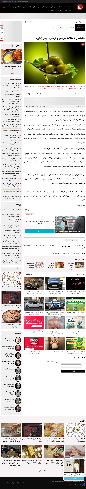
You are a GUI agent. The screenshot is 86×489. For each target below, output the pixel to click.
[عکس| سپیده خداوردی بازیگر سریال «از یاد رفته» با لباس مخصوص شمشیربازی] (18, 401)
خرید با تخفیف (73, 478)
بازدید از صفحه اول (78, 254)
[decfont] (25, 94)
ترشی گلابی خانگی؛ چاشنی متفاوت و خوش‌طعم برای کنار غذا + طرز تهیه (70, 269)
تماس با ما (20, 1)
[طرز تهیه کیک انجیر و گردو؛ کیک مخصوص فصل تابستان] (11, 316)
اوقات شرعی (5, 1)
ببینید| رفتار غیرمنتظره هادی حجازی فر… (9, 408)
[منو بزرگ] (4, 7)
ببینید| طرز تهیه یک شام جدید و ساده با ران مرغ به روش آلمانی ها (11, 120)
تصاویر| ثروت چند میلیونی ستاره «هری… (8, 347)
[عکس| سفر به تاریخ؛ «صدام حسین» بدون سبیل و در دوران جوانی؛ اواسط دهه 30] (11, 451)
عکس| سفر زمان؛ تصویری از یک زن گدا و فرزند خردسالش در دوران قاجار (10, 126)
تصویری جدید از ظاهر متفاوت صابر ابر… (9, 385)
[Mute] (59, 232)
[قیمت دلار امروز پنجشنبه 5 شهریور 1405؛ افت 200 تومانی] (11, 430)
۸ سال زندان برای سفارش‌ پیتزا (12, 91)
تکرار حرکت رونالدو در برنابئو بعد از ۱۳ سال (11, 192)
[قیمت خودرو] (2, 33)
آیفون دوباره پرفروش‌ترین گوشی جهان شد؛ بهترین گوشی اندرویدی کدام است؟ (11, 166)
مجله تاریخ (53, 7)
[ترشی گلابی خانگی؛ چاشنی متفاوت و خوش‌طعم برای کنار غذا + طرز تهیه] (79, 265)
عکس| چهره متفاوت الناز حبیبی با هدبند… (8, 393)
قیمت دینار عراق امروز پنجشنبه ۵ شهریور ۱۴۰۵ (11, 231)
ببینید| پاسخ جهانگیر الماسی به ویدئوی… (9, 355)
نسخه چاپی (54, 254)
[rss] (3, 483)
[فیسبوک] (62, 247)
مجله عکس (45, 7)
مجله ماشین (59, 10)
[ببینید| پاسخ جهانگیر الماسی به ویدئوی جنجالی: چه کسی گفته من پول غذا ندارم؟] (18, 355)
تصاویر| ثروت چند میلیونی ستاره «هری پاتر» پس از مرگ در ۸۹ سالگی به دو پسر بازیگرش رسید (10, 143)
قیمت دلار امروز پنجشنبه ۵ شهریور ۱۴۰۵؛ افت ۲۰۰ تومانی (11, 226)
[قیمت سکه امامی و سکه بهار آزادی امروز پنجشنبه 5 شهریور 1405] (54, 451)
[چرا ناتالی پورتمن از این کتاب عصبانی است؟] (18, 340)
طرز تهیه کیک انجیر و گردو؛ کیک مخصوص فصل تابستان (12, 326)
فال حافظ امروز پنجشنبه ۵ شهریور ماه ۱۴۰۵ (11, 221)
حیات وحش (67, 10)
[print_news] (37, 94)
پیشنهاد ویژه (16, 46)
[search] (7, 7)
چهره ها (18, 333)
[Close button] (83, 458)
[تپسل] (26, 214)
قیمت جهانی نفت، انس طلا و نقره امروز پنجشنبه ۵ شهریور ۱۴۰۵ (11, 242)
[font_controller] (31, 94)
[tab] (13, 73)
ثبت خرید (39, 231)
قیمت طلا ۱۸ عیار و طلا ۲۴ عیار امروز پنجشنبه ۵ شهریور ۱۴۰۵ (10, 215)
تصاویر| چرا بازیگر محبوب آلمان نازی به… (8, 363)
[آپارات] (13, 483)
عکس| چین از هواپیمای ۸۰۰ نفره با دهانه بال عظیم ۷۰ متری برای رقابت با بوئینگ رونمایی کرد (10, 102)
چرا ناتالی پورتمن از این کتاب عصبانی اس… (8, 340)
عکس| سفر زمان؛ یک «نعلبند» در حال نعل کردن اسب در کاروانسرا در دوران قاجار (11, 86)
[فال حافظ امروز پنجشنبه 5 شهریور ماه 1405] (11, 297)
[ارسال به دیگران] (40, 94)
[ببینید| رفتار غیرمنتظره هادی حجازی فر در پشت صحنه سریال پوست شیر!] (18, 408)
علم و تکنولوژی (27, 7)
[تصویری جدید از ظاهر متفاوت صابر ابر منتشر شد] (18, 386)
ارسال (73, 371)
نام (84, 362)
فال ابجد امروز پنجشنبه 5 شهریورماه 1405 (30, 266)
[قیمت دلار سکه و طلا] (2, 28)
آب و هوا (11, 1)
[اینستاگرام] (18, 483)
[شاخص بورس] (2, 38)
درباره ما (26, 1)
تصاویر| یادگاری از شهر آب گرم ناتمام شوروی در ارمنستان (10, 160)
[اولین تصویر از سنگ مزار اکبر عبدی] (18, 378)
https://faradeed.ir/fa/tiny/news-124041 (34, 245)
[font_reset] (28, 94)
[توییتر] (65, 247)
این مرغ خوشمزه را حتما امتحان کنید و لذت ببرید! (51, 267)
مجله (19, 269)
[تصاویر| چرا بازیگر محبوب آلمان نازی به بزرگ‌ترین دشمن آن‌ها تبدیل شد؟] (18, 363)
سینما (19, 7)
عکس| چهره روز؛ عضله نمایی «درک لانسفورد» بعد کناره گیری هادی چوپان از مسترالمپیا (11, 109)
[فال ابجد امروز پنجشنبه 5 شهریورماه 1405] (39, 265)
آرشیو (15, 1)
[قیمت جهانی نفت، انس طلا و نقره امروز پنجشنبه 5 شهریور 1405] (32, 451)
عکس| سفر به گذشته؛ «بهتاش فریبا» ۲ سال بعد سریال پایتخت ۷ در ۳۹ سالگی (10, 255)
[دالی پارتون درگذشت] (18, 370)
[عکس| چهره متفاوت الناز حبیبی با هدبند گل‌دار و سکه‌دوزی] (18, 393)
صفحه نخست (67, 7)
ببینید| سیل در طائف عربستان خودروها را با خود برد (12, 136)
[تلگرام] (69, 247)
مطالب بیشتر (43, 471)
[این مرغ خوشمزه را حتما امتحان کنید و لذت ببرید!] (59, 265)
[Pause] (57, 232)
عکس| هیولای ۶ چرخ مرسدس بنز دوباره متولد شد (11, 131)
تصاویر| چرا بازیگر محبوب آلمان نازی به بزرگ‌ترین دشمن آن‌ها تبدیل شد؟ (10, 262)
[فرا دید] (80, 7)
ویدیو (14, 7)
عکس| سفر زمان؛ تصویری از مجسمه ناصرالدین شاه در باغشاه (10, 154)
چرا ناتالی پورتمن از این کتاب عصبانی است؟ (12, 115)
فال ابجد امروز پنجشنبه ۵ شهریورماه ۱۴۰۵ (10, 210)
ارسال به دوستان (66, 254)
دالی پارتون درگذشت (9, 369)
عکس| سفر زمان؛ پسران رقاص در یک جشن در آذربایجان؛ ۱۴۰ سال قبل (10, 197)
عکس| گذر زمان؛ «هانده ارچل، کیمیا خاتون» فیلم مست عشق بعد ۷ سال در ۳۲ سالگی (10, 173)
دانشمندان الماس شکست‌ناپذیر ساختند (11, 95)
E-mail (83, 366)
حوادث (52, 10)
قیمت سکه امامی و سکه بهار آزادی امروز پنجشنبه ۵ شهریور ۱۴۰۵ (11, 237)
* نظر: (57, 362)
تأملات (59, 7)
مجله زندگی (36, 7)
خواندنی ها (79, 259)
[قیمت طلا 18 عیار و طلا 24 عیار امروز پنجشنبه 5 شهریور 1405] (54, 430)
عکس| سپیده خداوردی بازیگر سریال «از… (8, 401)
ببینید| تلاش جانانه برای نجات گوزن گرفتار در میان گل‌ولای (10, 180)
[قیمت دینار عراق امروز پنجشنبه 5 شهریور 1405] (75, 451)
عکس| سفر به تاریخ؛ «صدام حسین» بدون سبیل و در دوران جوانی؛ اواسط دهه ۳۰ (10, 248)
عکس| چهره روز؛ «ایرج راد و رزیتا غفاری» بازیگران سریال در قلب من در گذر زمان (11, 186)
